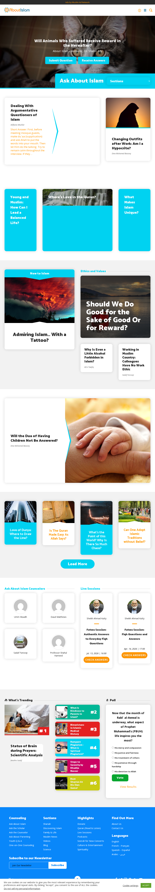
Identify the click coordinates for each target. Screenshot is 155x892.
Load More (77, 564)
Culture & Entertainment (90, 845)
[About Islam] (17, 10)
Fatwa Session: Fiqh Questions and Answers (134, 634)
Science (47, 849)
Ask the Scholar (17, 828)
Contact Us (117, 828)
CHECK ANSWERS (96, 660)
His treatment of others (127, 757)
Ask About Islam (17, 823)
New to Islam (39, 273)
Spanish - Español (121, 849)
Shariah (47, 823)
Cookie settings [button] (130, 885)
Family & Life (49, 832)
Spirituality (83, 849)
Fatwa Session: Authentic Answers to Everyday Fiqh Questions (96, 637)
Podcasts (82, 836)
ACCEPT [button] (145, 885)
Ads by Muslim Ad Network (77, 2)
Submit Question (61, 60)
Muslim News (50, 836)
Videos (46, 840)
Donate (81, 823)
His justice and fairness (127, 752)
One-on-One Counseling (21, 845)
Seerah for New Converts (91, 840)
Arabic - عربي (118, 854)
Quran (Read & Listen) (89, 828)
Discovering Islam (52, 828)
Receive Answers (93, 60)
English (115, 841)
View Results (128, 786)
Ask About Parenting (19, 836)
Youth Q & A (15, 840)
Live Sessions (85, 832)
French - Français (120, 845)
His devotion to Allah (125, 771)
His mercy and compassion (128, 747)
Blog (45, 845)
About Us (116, 823)
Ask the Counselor (18, 832)
